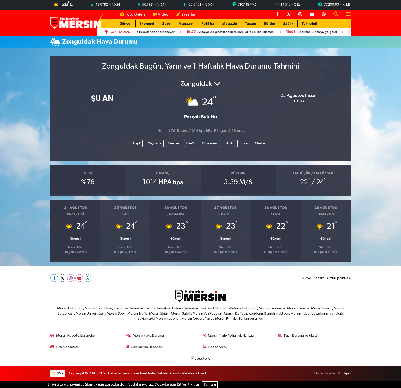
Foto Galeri (135, 14)
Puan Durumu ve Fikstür (301, 335)
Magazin (186, 23)
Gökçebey (210, 143)
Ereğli (190, 143)
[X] (62, 278)
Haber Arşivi (217, 347)
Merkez (261, 143)
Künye (306, 278)
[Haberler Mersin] (75, 23)
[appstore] (200, 359)
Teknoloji (309, 23)
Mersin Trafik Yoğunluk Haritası (231, 335)
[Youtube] (79, 278)
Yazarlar (188, 14)
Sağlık (288, 23)
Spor (166, 23)
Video (163, 14)
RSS (60, 373)
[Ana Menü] (346, 14)
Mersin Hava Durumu (148, 335)
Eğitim (269, 23)
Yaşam (250, 23)
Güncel (125, 23)
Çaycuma (154, 143)
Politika (207, 23)
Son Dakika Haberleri (147, 347)
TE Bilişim (344, 373)
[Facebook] (54, 278)
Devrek (173, 143)
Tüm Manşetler (67, 347)
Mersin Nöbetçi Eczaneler (75, 335)
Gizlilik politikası (339, 278)
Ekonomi (146, 23)
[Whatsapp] (87, 278)
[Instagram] (71, 278)
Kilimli (229, 143)
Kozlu (244, 143)
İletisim (319, 278)
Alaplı (136, 143)
